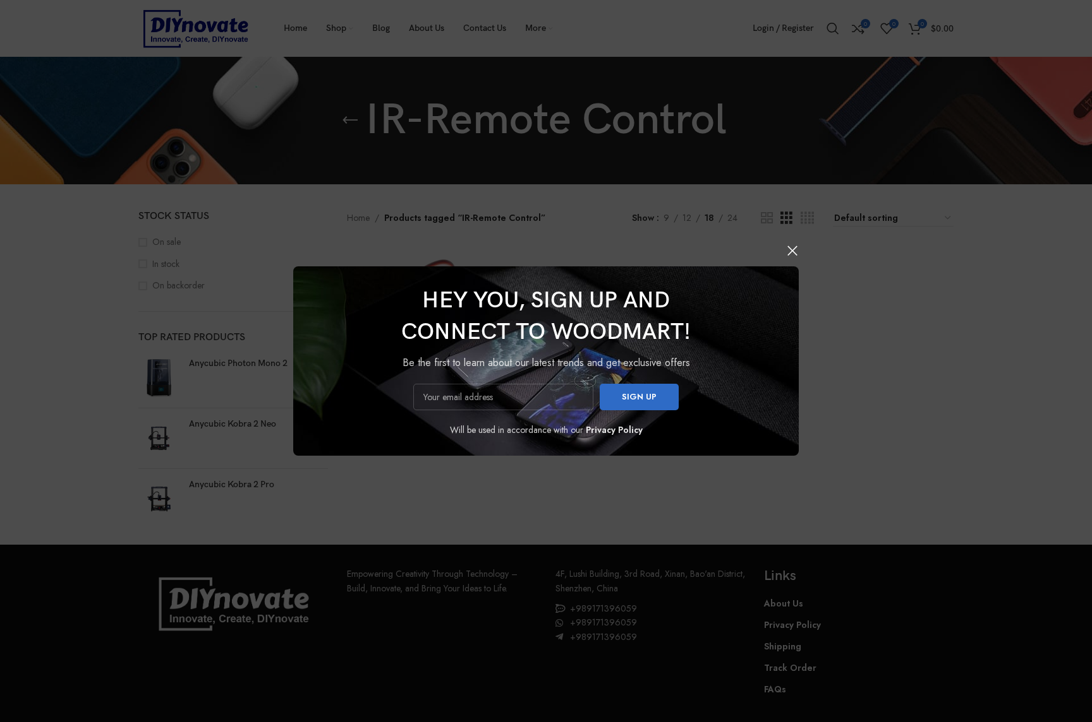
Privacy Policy (614, 429)
